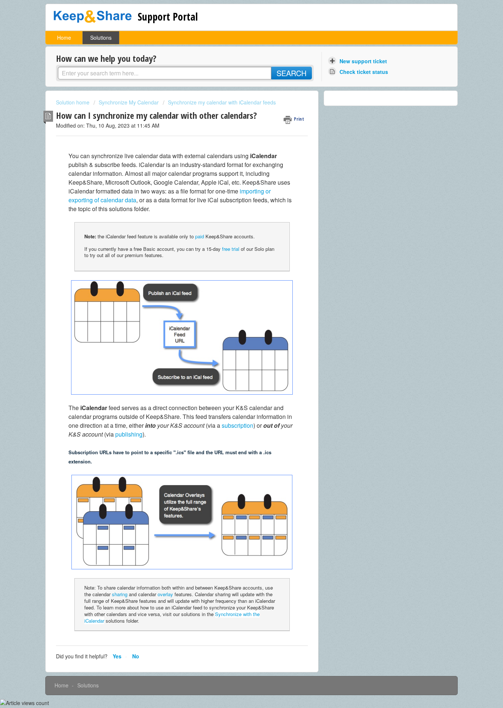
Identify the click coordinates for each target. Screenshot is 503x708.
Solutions (101, 37)
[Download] (238, 263)
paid (199, 236)
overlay (165, 594)
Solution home (73, 102)
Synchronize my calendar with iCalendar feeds (222, 102)
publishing (129, 434)
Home (64, 37)
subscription (237, 425)
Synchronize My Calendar (129, 102)
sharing (119, 594)
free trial (230, 248)
